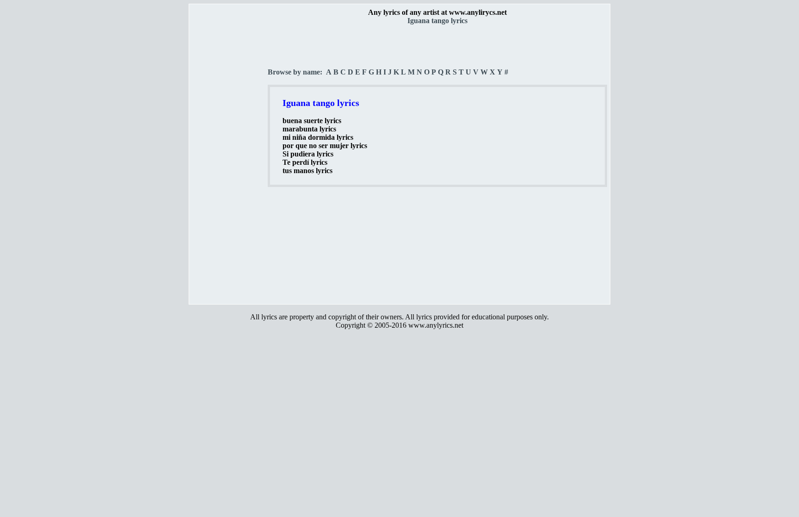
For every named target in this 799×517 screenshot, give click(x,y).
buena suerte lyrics (312, 121)
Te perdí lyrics (305, 162)
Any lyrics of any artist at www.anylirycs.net (437, 12)
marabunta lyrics (309, 129)
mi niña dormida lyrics (318, 137)
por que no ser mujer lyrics (325, 145)
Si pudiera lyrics (308, 154)
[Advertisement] (229, 162)
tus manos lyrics (307, 170)
